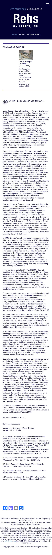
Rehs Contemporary (29, 34)
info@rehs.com (10, 541)
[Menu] (48, 4)
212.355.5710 (34, 9)
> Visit (15, 34)
